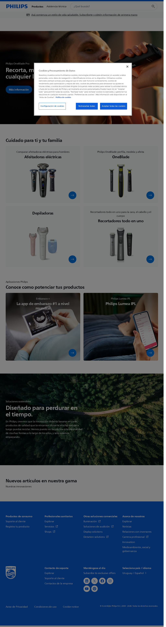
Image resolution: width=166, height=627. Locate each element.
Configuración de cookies (52, 106)
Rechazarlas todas (86, 106)
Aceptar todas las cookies (113, 106)
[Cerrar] (127, 66)
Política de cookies (63, 97)
